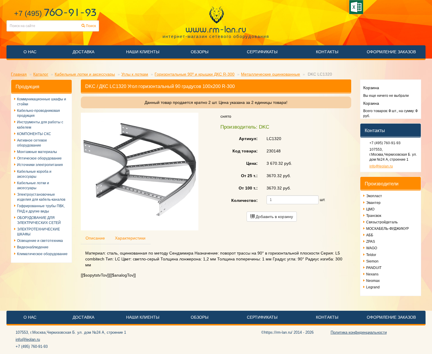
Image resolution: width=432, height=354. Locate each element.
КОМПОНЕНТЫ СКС (34, 134)
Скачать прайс (357, 7)
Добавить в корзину (273, 216)
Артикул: (248, 138)
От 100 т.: (248, 188)
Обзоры (199, 51)
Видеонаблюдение (32, 247)
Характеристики (130, 238)
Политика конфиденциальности (359, 332)
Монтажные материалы (37, 152)
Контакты (327, 51)
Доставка (83, 51)
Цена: (252, 163)
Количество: (244, 200)
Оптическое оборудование (39, 158)
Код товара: (245, 151)
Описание (95, 238)
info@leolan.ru (381, 166)
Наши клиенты (142, 51)
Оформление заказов (391, 51)
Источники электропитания (40, 165)
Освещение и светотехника (40, 241)
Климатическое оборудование (42, 254)
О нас (30, 51)
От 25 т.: (249, 175)
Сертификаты (262, 51)
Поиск (90, 26)
